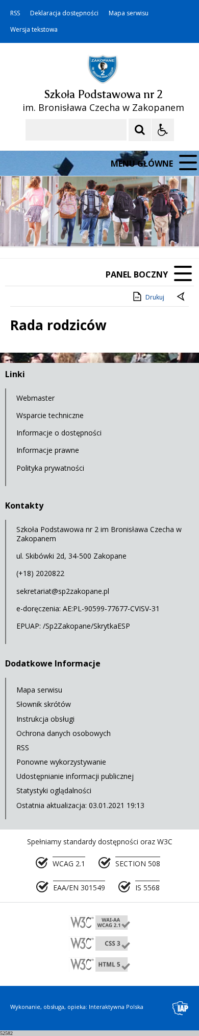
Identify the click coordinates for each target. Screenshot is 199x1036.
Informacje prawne (47, 450)
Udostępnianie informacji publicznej (75, 776)
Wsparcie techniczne (50, 415)
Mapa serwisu (128, 13)
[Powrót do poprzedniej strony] (182, 297)
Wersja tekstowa (34, 30)
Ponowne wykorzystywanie (61, 762)
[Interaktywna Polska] (180, 1008)
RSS (15, 13)
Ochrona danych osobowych (63, 733)
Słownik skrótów (43, 704)
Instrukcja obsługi (45, 719)
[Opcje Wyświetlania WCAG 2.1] (163, 130)
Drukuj (154, 297)
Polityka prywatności (50, 468)
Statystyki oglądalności (53, 790)
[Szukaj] (140, 130)
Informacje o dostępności (59, 433)
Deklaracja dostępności (64, 13)
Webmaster (35, 398)
